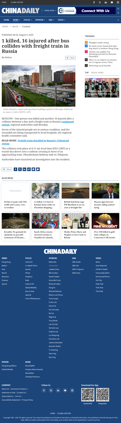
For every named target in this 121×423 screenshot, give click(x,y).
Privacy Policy (27, 400)
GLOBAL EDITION (17, 2)
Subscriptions (7, 396)
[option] (102, 88)
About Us (5, 389)
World (15, 26)
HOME (6, 19)
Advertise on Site (8, 392)
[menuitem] (49, 10)
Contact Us (21, 392)
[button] (87, 94)
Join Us (18, 396)
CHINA (4, 2)
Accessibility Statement (11, 400)
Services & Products (19, 389)
